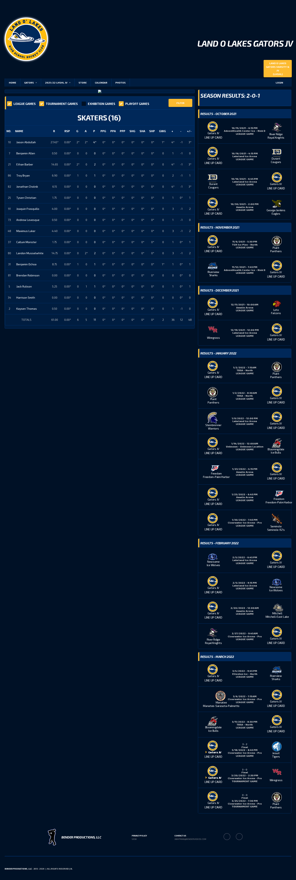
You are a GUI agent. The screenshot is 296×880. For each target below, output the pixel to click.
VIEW (134, 839)
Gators (29, 82)
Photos (120, 82)
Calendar (101, 82)
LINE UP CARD (213, 137)
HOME (12, 82)
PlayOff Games (137, 104)
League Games (24, 104)
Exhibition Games (101, 104)
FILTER (180, 102)
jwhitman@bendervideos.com (190, 839)
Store (83, 82)
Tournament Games (62, 104)
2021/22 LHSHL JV (56, 82)
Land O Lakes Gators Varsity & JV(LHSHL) (277, 68)
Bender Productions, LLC (18, 868)
